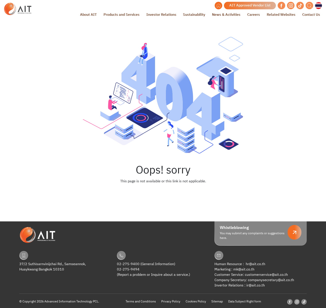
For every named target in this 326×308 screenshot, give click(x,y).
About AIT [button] (88, 15)
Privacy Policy (170, 301)
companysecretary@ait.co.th (271, 280)
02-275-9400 (128, 264)
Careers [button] (253, 15)
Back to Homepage (163, 190)
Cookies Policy (196, 301)
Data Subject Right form (244, 301)
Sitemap (217, 301)
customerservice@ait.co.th (266, 275)
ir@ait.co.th (255, 285)
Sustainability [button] (194, 15)
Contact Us (311, 15)
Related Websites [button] (281, 15)
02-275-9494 (128, 269)
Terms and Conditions (141, 301)
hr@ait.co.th (255, 264)
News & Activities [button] (226, 15)
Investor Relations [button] (161, 15)
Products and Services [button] (121, 15)
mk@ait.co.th (243, 269)
